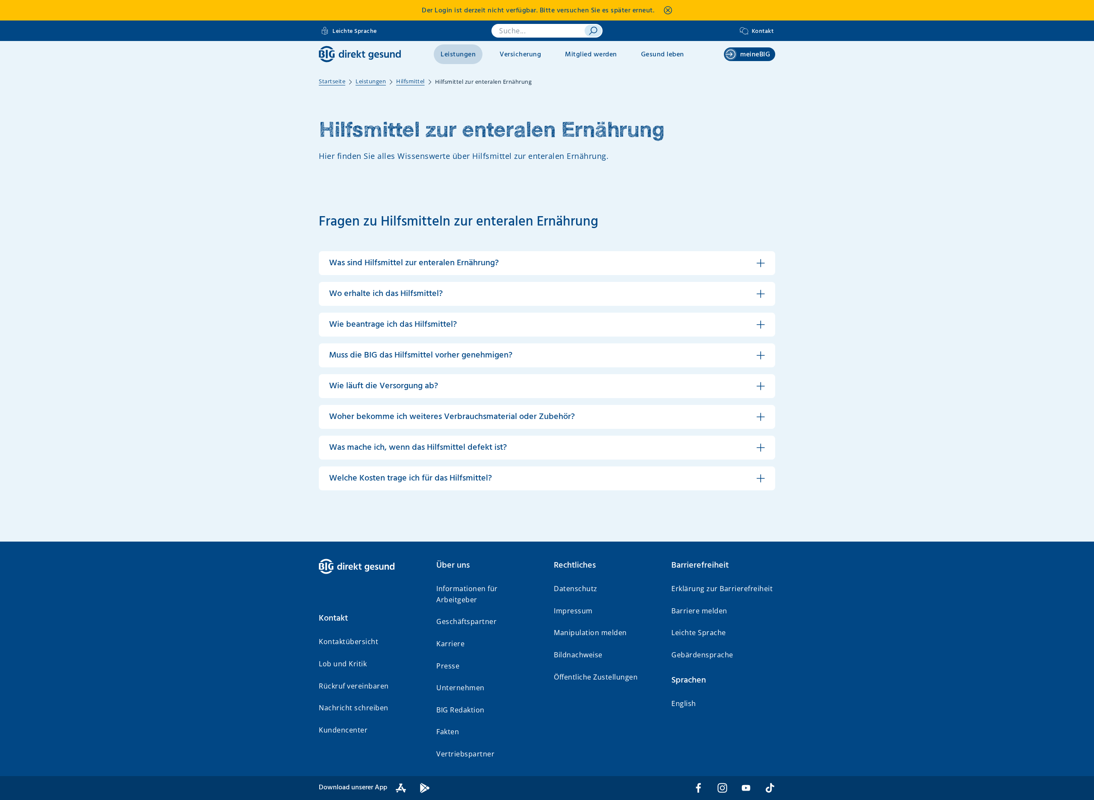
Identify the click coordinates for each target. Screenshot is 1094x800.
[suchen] (593, 31)
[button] (371, 618)
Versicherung (520, 54)
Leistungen (458, 54)
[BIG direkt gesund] (360, 54)
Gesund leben (662, 54)
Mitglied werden (591, 54)
